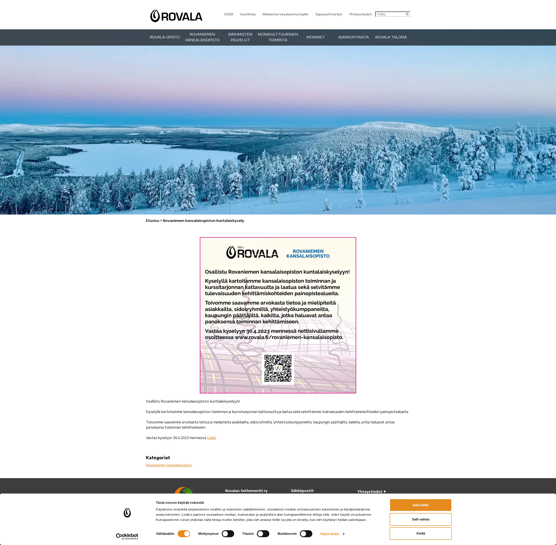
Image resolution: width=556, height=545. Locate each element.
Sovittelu (248, 14)
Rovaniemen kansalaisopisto (202, 37)
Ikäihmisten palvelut (240, 37)
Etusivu (152, 220)
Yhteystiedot (360, 14)
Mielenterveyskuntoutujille (285, 14)
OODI (228, 14)
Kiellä (421, 533)
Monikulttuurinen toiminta (278, 37)
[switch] (228, 533)
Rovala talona (391, 37)
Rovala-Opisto (165, 37)
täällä (211, 438)
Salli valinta (420, 519)
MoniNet (315, 37)
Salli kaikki (421, 505)
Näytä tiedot (329, 534)
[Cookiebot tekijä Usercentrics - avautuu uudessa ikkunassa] (127, 536)
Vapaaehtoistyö (328, 14)
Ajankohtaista (353, 37)
